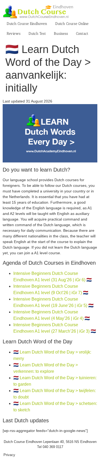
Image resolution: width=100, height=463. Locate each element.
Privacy (9, 455)
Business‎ (61, 33)
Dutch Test (37, 33)
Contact (82, 33)
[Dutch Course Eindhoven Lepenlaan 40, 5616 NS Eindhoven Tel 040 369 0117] (50, 107)
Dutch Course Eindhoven (27, 23)
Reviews (14, 33)
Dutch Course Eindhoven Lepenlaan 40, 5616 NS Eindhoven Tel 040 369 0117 (50, 444)
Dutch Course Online (72, 23)
